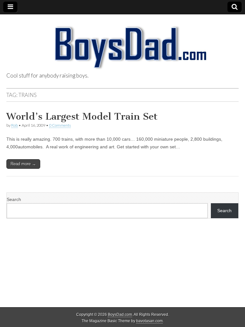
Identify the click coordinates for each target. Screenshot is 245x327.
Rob (14, 125)
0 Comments (60, 125)
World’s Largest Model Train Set (82, 116)
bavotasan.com (149, 321)
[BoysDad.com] (122, 43)
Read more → (23, 163)
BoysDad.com (120, 314)
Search (14, 199)
